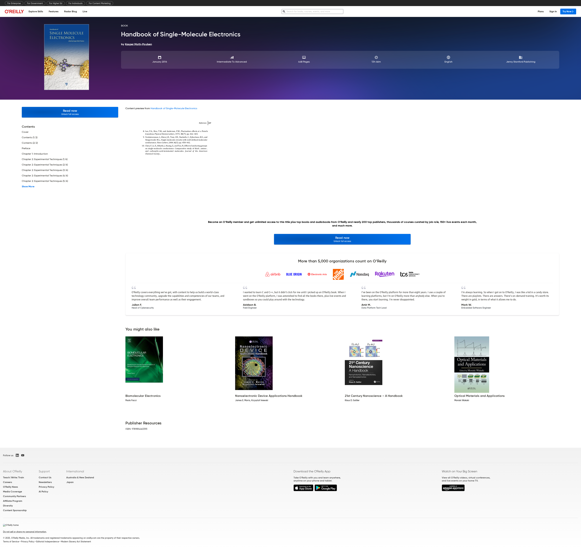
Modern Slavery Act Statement (76, 541)
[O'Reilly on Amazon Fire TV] (453, 490)
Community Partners (14, 496)
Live (85, 11)
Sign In (553, 11)
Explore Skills (36, 11)
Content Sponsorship (15, 510)
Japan (70, 482)
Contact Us (45, 477)
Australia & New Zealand (80, 477)
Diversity (8, 505)
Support (44, 471)
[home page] (14, 11)
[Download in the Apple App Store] (303, 490)
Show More (28, 186)
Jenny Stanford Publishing (520, 61)
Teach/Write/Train (13, 477)
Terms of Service (11, 541)
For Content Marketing (100, 3)
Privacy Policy (46, 486)
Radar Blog (70, 11)
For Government (35, 3)
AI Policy (43, 491)
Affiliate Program (12, 501)
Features (53, 11)
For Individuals (75, 3)
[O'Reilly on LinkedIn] (17, 455)
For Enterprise (14, 3)
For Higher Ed (55, 3)
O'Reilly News (10, 486)
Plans (541, 11)
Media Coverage (12, 491)
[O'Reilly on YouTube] (22, 455)
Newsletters (45, 482)
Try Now (567, 11)
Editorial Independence (47, 541)
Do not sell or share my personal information (24, 531)
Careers (7, 482)
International (75, 471)
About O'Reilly (12, 471)
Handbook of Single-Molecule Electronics (174, 108)
